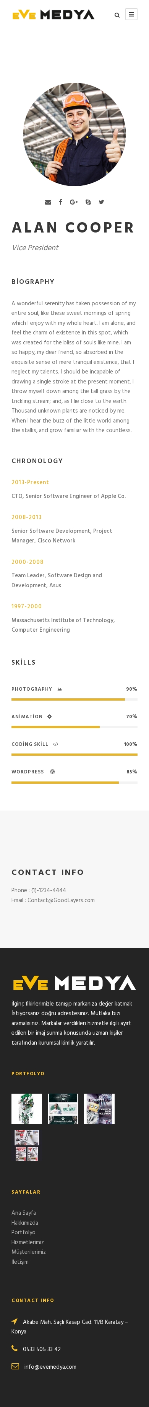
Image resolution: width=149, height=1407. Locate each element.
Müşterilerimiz (28, 1252)
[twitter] (101, 203)
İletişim (20, 1262)
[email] (48, 203)
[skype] (88, 203)
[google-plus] (74, 203)
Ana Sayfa (23, 1213)
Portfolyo (23, 1232)
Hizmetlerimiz (27, 1242)
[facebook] (60, 203)
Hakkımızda (24, 1223)
